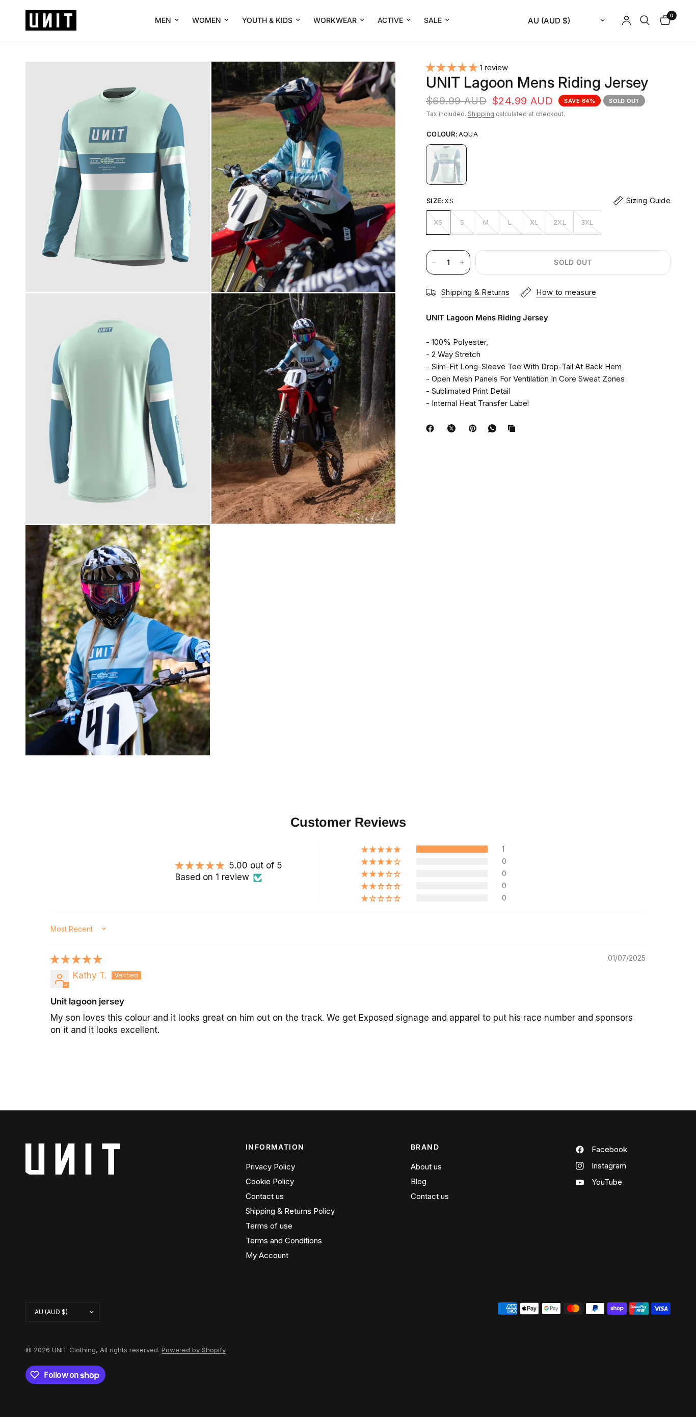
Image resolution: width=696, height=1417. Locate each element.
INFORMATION (275, 1147)
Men (163, 20)
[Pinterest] (475, 428)
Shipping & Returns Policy (290, 1211)
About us (426, 1166)
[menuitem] (166, 20)
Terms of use (269, 1226)
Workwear (335, 20)
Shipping (481, 114)
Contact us (265, 1196)
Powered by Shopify (194, 1350)
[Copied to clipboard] (513, 428)
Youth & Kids (267, 20)
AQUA (446, 164)
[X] (453, 428)
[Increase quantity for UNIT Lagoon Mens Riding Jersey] (462, 262)
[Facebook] (432, 428)
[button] (453, 67)
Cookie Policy (270, 1181)
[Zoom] (188, 83)
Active (390, 20)
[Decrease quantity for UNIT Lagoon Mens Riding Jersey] (434, 262)
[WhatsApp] (494, 428)
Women (206, 20)
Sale (433, 20)
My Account (267, 1255)
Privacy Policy (270, 1166)
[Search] (645, 20)
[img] (76, 959)
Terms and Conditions (284, 1240)
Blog (418, 1181)
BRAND (425, 1147)
